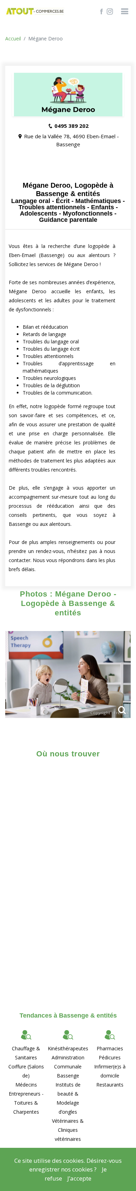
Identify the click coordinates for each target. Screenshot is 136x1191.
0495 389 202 (71, 125)
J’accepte (79, 1178)
